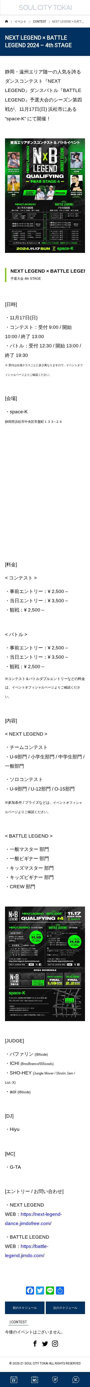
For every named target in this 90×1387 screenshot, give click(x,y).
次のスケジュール (65, 1308)
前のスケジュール (25, 1308)
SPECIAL (55, 1379)
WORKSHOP (34, 1379)
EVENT (13, 1379)
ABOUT (76, 1379)
